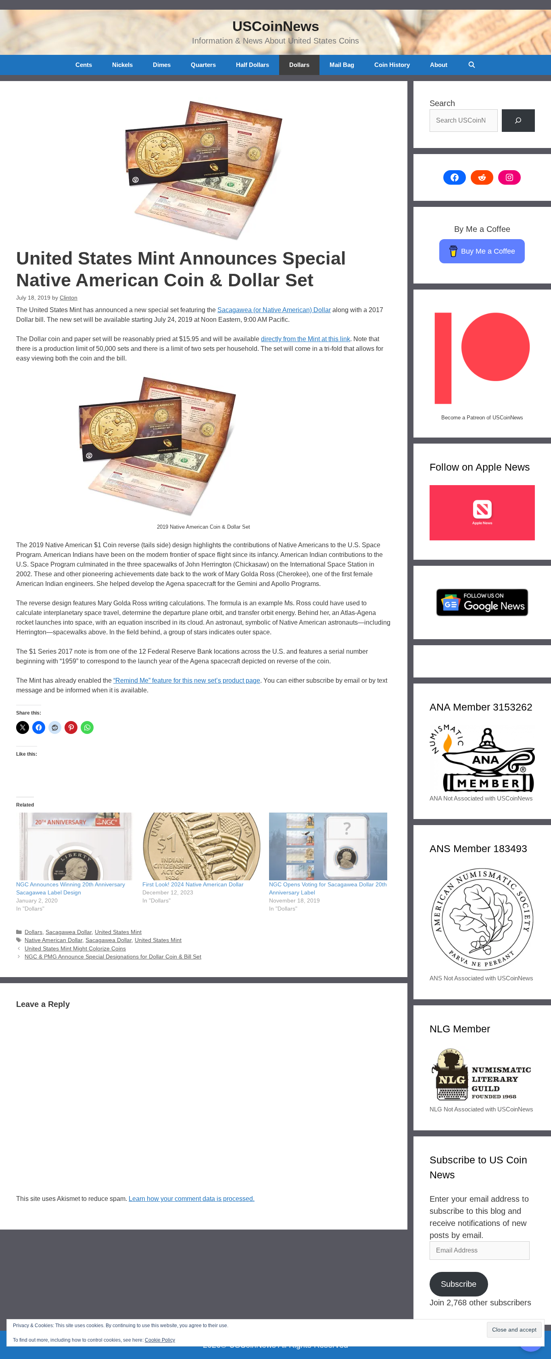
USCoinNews (275, 26)
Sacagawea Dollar (69, 932)
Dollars (299, 64)
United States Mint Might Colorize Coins (75, 949)
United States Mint (118, 932)
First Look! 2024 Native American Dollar (193, 884)
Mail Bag (342, 64)
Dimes (162, 64)
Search (442, 103)
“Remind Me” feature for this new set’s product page (186, 680)
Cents (83, 64)
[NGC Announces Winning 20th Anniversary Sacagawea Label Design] (75, 846)
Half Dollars (252, 64)
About (438, 64)
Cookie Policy (160, 1340)
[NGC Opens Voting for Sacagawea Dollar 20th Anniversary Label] (328, 846)
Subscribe (458, 1284)
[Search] (518, 120)
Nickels (122, 64)
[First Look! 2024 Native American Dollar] (201, 846)
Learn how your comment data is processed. (192, 1198)
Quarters (203, 64)
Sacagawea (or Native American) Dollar (274, 309)
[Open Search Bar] (471, 65)
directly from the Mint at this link (305, 339)
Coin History (392, 64)
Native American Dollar (53, 940)
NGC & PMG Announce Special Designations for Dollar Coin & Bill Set (113, 957)
